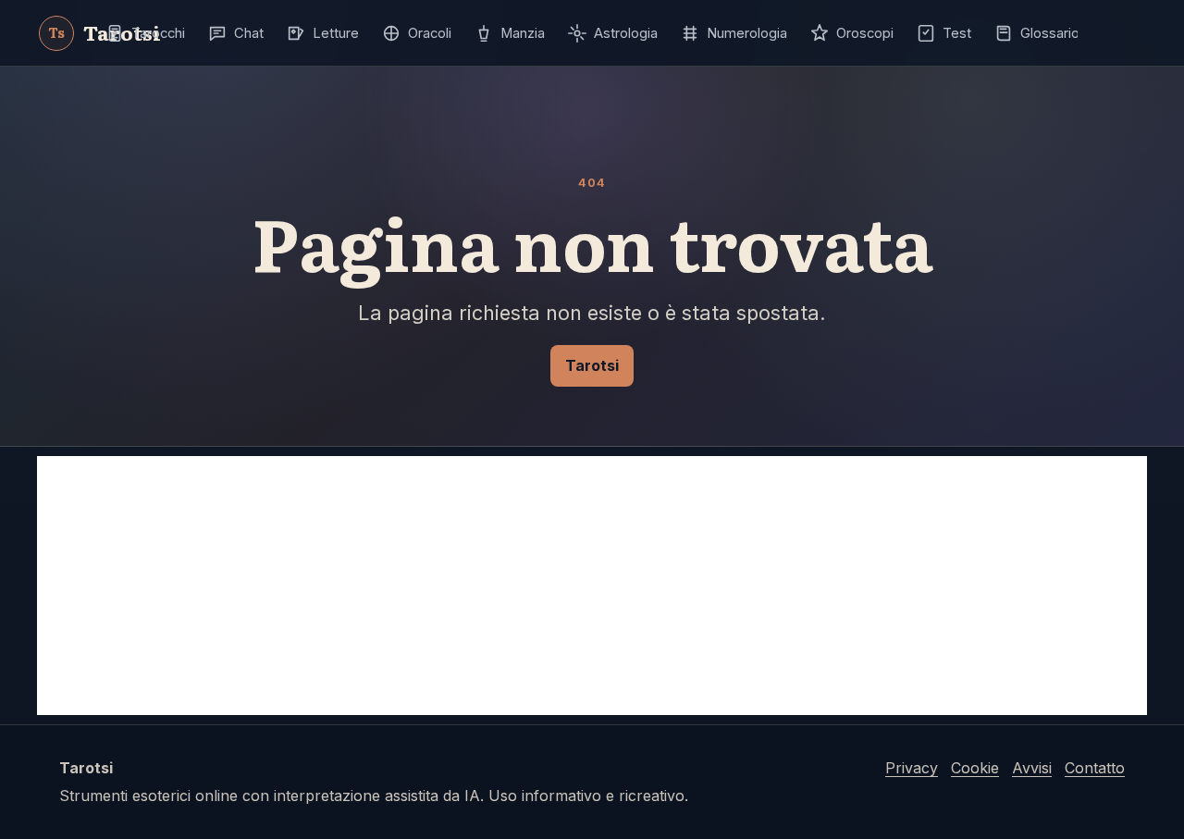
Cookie (975, 768)
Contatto (1095, 768)
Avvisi (1032, 768)
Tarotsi (592, 365)
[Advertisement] (592, 585)
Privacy (911, 768)
